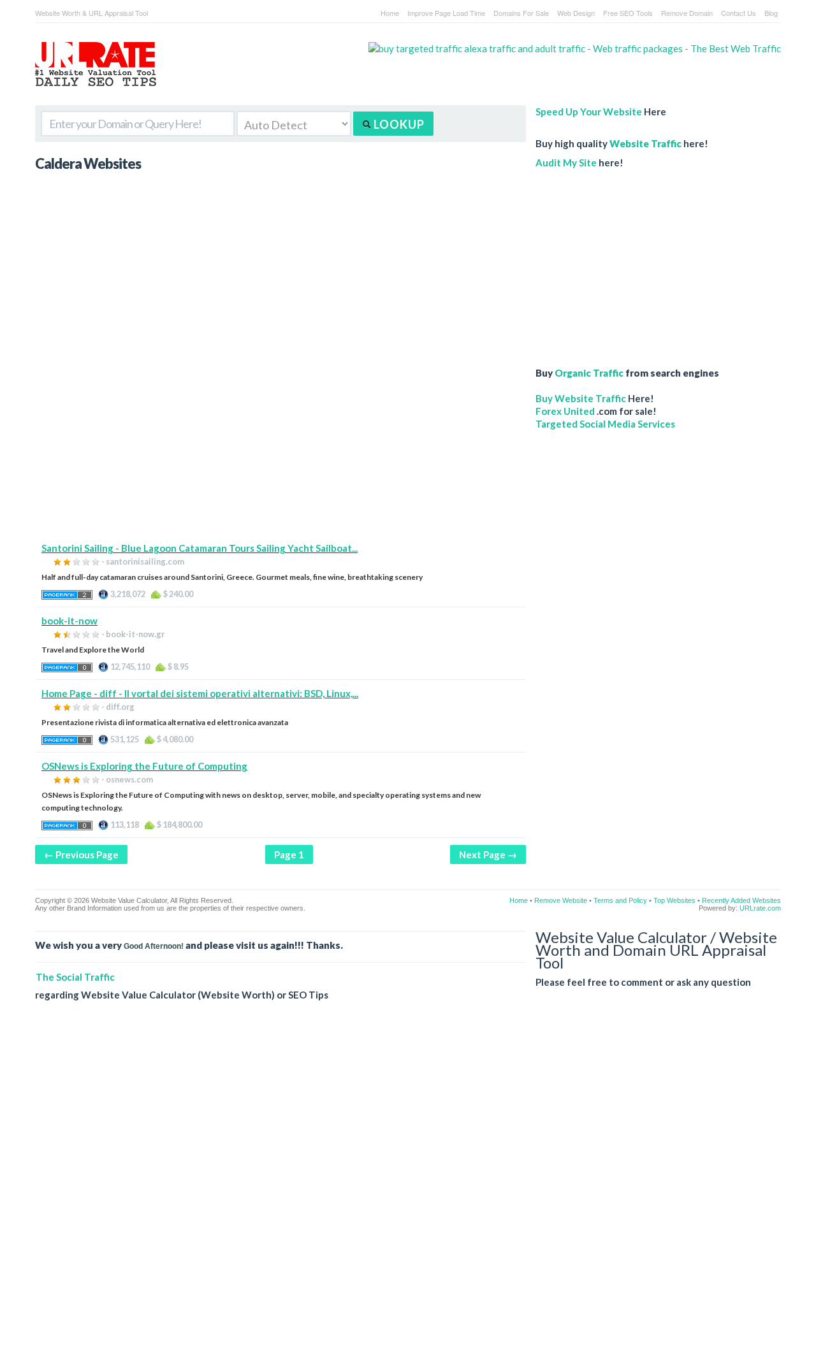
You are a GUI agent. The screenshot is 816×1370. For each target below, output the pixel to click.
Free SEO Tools (628, 13)
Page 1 (289, 854)
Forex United (565, 411)
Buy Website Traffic (581, 398)
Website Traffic (645, 143)
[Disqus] (408, 1195)
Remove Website (560, 900)
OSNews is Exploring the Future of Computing (144, 766)
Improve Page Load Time (446, 13)
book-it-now (69, 620)
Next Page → (488, 854)
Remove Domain (687, 13)
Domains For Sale (521, 13)
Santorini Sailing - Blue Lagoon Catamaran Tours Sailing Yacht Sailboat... (199, 548)
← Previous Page (81, 854)
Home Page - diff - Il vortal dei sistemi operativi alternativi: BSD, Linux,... (199, 693)
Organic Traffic (589, 373)
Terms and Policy (620, 900)
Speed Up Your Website (589, 111)
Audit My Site (566, 162)
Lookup (398, 124)
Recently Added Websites (741, 900)
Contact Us (738, 13)
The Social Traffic (75, 977)
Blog (771, 13)
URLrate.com (760, 908)
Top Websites (674, 900)
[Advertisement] (280, 452)
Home (390, 13)
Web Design (576, 13)
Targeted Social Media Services (605, 423)
